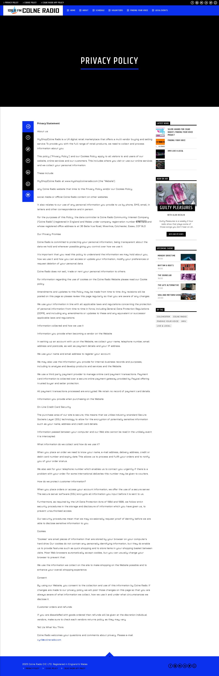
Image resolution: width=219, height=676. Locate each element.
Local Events (161, 10)
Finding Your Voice (139, 10)
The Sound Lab (165, 275)
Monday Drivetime (166, 255)
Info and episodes (176, 234)
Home (72, 10)
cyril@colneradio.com (49, 639)
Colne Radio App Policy (53, 2)
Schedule (100, 10)
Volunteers (117, 10)
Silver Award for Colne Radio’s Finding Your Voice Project (180, 132)
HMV (183, 321)
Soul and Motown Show (169, 295)
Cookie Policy (30, 2)
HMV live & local (175, 151)
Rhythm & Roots (166, 265)
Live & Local (164, 326)
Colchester (163, 316)
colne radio (180, 316)
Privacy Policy (11, 2)
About (85, 10)
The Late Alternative (168, 285)
